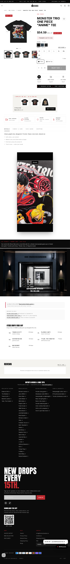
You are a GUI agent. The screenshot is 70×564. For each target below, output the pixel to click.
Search (22, 533)
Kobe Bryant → (22, 415)
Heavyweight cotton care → (14, 315)
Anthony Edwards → (24, 444)
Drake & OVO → (6, 391)
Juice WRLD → (22, 394)
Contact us (39, 535)
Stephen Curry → (23, 432)
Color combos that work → (43, 406)
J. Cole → (21, 441)
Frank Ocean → (23, 406)
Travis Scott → (5, 396)
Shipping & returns (40, 538)
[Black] (38, 45)
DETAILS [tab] (7, 129)
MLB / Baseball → (23, 425)
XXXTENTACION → (24, 413)
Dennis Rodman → (23, 456)
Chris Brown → (22, 410)
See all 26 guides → (47, 384)
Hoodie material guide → (13, 317)
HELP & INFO (7, 538)
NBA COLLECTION (8, 535)
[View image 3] (26, 54)
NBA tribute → (22, 401)
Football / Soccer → (24, 422)
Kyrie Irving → (22, 434)
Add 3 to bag (50, 108)
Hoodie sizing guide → (13, 313)
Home (5, 10)
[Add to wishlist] (64, 19)
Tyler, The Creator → (7, 401)
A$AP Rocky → (23, 408)
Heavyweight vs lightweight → (43, 396)
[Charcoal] (42, 45)
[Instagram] (5, 503)
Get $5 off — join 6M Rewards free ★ (55, 541)
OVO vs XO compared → (42, 408)
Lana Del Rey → (23, 437)
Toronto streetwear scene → (60, 396)
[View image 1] (8, 54)
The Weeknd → (6, 394)
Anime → (21, 427)
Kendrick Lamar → (6, 398)
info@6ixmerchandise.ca (42, 533)
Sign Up (40, 497)
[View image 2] (17, 54)
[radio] (40, 61)
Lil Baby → (21, 451)
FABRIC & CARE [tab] (18, 129)
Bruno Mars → (22, 396)
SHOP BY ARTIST (8, 533)
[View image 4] (35, 54)
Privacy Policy (23, 535)
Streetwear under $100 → (42, 394)
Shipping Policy (24, 540)
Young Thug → (22, 449)
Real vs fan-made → (41, 401)
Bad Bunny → (22, 430)
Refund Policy (23, 538)
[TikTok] (9, 503)
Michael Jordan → (23, 418)
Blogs (21, 543)
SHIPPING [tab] (39, 129)
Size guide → (62, 47)
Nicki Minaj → (22, 453)
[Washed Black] (46, 45)
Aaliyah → (21, 439)
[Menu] (2, 6)
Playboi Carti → (23, 403)
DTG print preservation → (59, 394)
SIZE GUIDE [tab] (29, 129)
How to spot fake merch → (43, 410)
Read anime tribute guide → (26, 304)
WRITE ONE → (62, 364)
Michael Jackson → (24, 391)
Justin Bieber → (23, 398)
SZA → (20, 446)
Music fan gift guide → (41, 398)
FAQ (37, 540)
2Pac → (21, 420)
